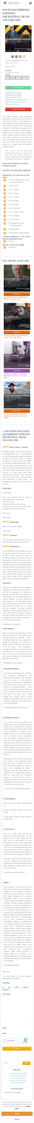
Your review (6, 994)
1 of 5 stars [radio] (3, 987)
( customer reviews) (12, 72)
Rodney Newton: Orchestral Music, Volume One (16, 298)
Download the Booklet (18, 109)
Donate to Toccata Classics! (17, 1080)
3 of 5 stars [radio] (17, 987)
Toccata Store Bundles (18, 1078)
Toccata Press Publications (17, 1076)
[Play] (4, 180)
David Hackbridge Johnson (20, 99)
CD (7, 77)
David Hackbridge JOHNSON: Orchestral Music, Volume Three (15, 416)
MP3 (12, 77)
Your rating (6, 983)
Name (4, 1028)
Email (4, 1033)
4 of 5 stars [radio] (26, 987)
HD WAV (25, 77)
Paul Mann (13, 102)
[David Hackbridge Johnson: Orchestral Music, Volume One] (18, 38)
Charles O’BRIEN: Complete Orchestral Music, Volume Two (15, 376)
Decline (17, 1119)
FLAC (18, 77)
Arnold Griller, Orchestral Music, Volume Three (16, 336)
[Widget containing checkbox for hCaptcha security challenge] (15, 1040)
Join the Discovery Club (18, 1083)
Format (7, 75)
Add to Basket (18, 88)
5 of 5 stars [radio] (6, 990)
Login (7, 63)
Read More (17, 294)
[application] (4, 180)
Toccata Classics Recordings (18, 1073)
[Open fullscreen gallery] (30, 50)
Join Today (14, 63)
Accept (17, 1114)
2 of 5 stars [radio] (10, 987)
